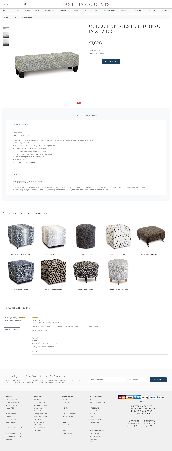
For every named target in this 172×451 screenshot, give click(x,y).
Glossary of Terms (96, 419)
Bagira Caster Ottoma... (86, 290)
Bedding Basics (91, 10)
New (4, 10)
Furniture (75, 10)
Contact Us (66, 402)
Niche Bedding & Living (14, 405)
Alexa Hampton (11, 422)
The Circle (151, 10)
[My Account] (166, 4)
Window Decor (39, 411)
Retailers (65, 411)
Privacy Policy (35, 382)
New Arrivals (38, 399)
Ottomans (37, 419)
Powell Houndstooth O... (151, 254)
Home (6, 17)
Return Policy (94, 433)
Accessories (49, 10)
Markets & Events (68, 416)
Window (63, 10)
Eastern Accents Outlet (14, 428)
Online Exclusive (39, 428)
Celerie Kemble (11, 419)
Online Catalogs (67, 425)
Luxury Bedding (39, 402)
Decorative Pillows (32, 10)
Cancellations (94, 422)
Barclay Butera (11, 414)
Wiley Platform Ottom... (53, 254)
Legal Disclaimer (95, 436)
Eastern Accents (11, 399)
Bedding (15, 10)
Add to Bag (111, 61)
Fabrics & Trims (109, 10)
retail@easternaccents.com (132, 426)
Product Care (94, 411)
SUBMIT (158, 379)
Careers (92, 425)
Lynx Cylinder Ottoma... (86, 254)
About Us (65, 399)
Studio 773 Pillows (12, 408)
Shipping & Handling (97, 430)
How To (92, 414)
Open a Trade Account (97, 402)
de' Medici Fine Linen (13, 402)
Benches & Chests (26, 17)
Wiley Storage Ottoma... (21, 254)
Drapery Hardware (40, 414)
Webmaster (94, 439)
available (32, 162)
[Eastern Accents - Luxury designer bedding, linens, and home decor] (86, 4)
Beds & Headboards (40, 416)
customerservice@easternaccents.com (151, 426)
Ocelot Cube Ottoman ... (53, 290)
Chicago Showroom (69, 414)
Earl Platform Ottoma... (21, 290)
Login (91, 399)
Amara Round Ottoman (118, 290)
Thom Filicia (10, 416)
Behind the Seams (68, 433)
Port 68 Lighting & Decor (14, 433)
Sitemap (92, 442)
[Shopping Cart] (168, 4)
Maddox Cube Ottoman (118, 254)
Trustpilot (141, 401)
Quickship (165, 10)
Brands (123, 10)
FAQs (91, 416)
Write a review (12, 330)
